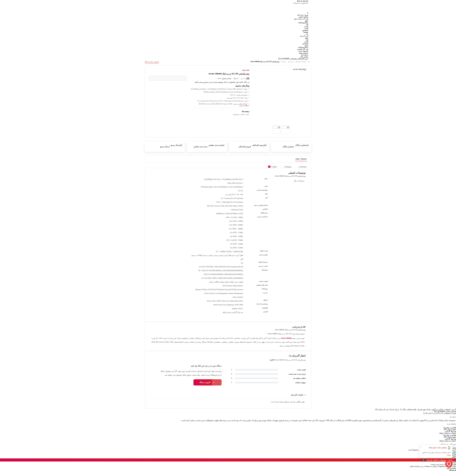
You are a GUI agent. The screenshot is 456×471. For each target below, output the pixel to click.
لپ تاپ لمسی (302, 49)
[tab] (304, 166)
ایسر (306, 28)
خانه (309, 61)
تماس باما (304, 57)
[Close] (0, 460)
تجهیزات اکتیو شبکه (300, 61)
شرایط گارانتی (450, 431)
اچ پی (306, 26)
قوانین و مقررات (449, 427)
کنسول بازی (303, 51)
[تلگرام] (296, 11)
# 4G (247, 114)
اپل (307, 24)
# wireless (236, 114)
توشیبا (305, 32)
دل (307, 34)
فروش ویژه (303, 53)
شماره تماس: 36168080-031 (445, 411)
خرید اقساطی (302, 59)
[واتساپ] (288, 11)
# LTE (243, 114)
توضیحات (287, 166)
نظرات (273, 166)
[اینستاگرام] (304, 11)
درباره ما (304, 55)
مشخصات (302, 166)
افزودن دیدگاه (204, 382)
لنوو (306, 21)
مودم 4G (283, 61)
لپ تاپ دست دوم (301, 19)
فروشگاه (452, 470)
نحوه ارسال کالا (450, 429)
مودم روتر (290, 61)
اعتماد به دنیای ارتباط (447, 433)
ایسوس (305, 30)
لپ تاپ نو (304, 36)
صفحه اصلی (303, 17)
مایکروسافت (303, 23)
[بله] (280, 11)
